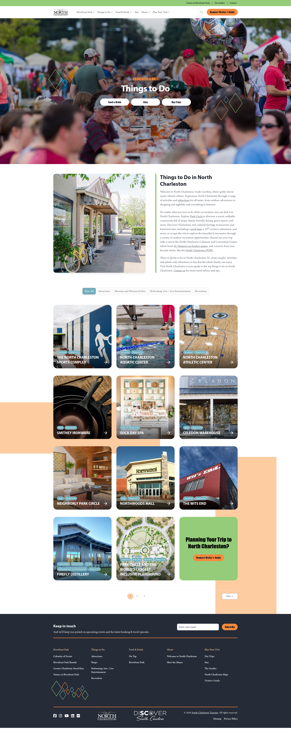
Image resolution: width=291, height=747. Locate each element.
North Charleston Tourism (205, 712)
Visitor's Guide (212, 680)
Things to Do (103, 12)
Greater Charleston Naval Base (68, 668)
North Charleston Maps (216, 674)
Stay (137, 12)
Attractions (104, 291)
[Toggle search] (201, 12)
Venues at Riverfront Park (198, 3)
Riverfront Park (84, 12)
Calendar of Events (62, 656)
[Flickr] (78, 716)
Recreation (201, 291)
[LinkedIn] (72, 716)
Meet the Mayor (175, 662)
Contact (233, 3)
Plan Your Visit (160, 12)
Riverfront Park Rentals (65, 662)
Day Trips (176, 102)
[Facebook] (55, 716)
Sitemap (217, 718)
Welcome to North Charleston (182, 656)
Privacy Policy (231, 718)
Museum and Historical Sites (130, 291)
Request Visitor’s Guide (222, 12)
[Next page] (230, 596)
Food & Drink (122, 12)
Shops (94, 662)
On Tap (133, 656)
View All (89, 291)
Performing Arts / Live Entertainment (170, 291)
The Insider (219, 3)
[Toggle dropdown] (94, 12)
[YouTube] (67, 716)
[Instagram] (60, 716)
